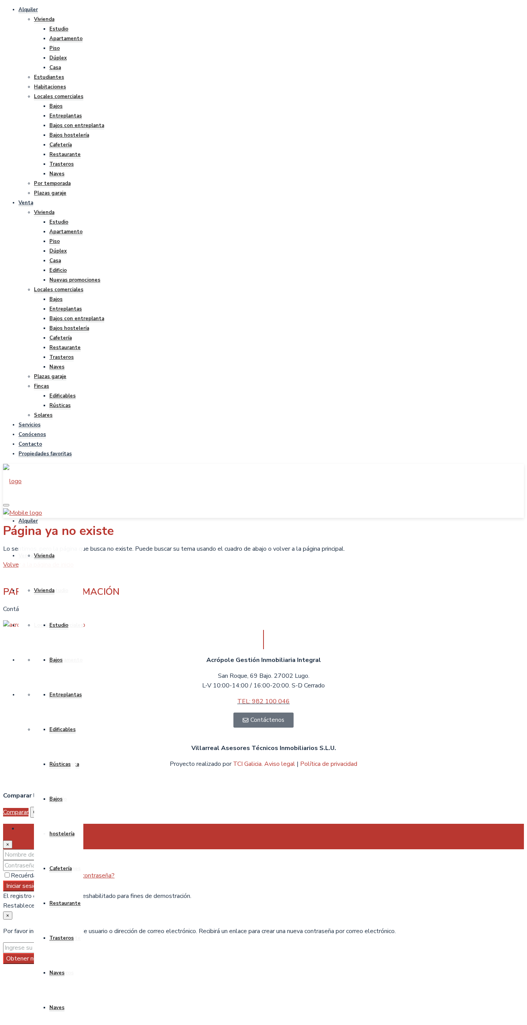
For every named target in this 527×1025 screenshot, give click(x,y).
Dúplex (58, 57)
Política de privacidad (328, 764)
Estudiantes (49, 77)
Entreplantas (65, 115)
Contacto (30, 444)
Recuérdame (28, 875)
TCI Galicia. (248, 764)
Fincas (41, 386)
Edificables (62, 395)
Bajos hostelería (69, 135)
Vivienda (44, 19)
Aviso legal (280, 764)
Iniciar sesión (23, 886)
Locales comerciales (58, 96)
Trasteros (61, 164)
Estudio (58, 28)
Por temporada (52, 183)
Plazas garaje (50, 193)
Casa (55, 67)
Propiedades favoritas (45, 453)
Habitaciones (50, 86)
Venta (26, 202)
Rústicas (60, 405)
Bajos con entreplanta (76, 125)
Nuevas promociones (74, 280)
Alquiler (28, 9)
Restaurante (65, 154)
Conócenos (32, 434)
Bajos (55, 106)
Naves (56, 173)
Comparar (16, 812)
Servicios (30, 424)
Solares (43, 415)
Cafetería (60, 144)
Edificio (58, 270)
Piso (54, 48)
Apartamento (66, 38)
